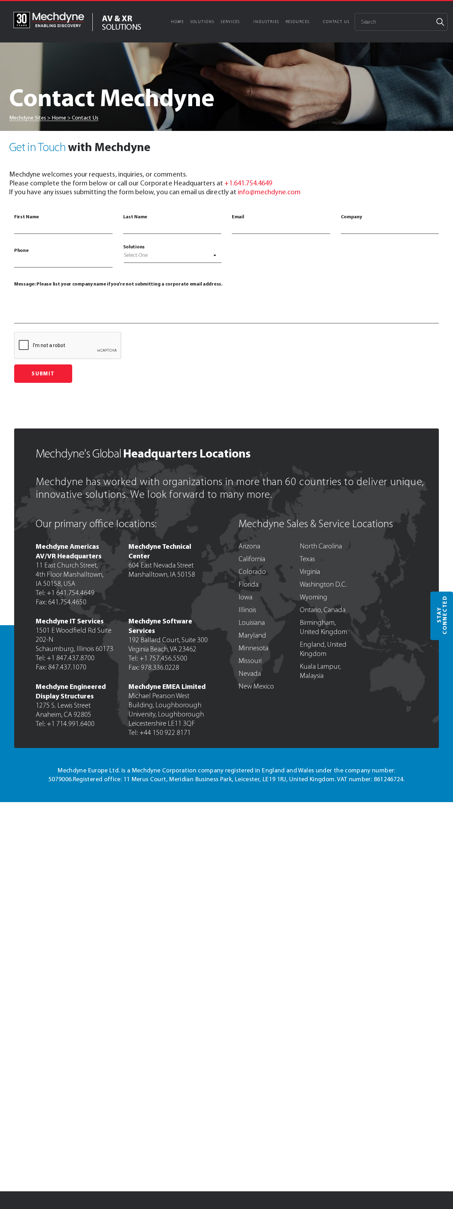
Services (230, 21)
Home (177, 21)
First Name (26, 216)
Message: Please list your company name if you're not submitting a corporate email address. (118, 284)
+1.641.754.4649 (248, 183)
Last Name (135, 216)
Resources (298, 21)
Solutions (202, 21)
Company (351, 216)
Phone (21, 250)
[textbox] (173, 255)
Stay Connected (441, 614)
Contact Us (336, 21)
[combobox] (173, 256)
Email (238, 216)
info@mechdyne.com (269, 192)
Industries (266, 21)
